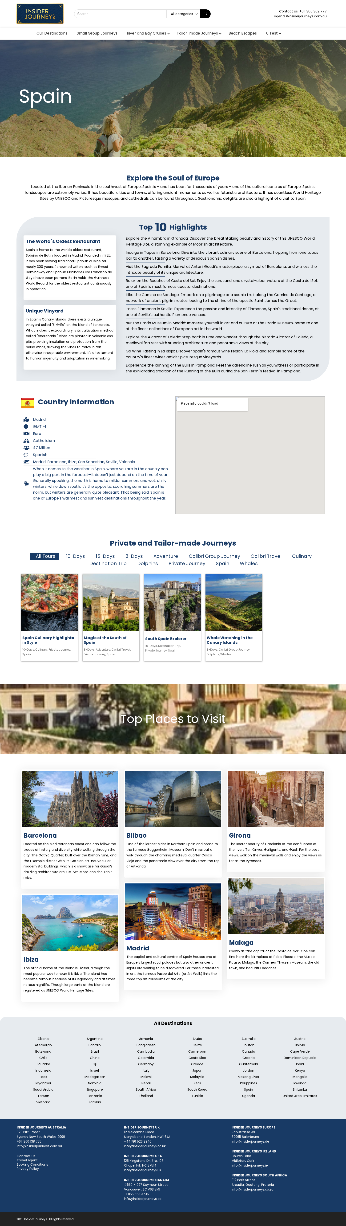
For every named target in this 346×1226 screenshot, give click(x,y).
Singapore (94, 1089)
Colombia (146, 1057)
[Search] (205, 13)
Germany (146, 1064)
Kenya (300, 1070)
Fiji (95, 1064)
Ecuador (43, 1064)
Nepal (146, 1083)
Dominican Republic (300, 1057)
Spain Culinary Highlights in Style (48, 640)
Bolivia (300, 1045)
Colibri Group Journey (234, 650)
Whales (225, 654)
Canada (248, 1051)
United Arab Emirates (300, 1095)
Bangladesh (146, 1045)
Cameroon (197, 1051)
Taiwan (43, 1095)
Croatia (248, 1057)
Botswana (43, 1051)
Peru (197, 1083)
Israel (94, 1070)
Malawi (146, 1076)
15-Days (151, 646)
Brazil (95, 1051)
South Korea (197, 1089)
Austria (300, 1038)
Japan (197, 1070)
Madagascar (94, 1076)
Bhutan (248, 1045)
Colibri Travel (121, 650)
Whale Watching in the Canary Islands (230, 640)
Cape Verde (300, 1051)
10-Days (28, 650)
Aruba (197, 1038)
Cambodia (146, 1051)
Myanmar (43, 1083)
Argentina (95, 1038)
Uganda (248, 1095)
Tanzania (94, 1095)
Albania (43, 1038)
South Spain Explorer (165, 638)
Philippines (248, 1083)
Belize (197, 1045)
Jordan (248, 1070)
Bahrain (95, 1045)
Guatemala (248, 1064)
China (95, 1057)
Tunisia (197, 1095)
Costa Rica (197, 1057)
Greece (197, 1064)
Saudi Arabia (43, 1089)
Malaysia (197, 1076)
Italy (146, 1070)
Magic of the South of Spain (105, 640)
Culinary (41, 650)
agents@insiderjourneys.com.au (300, 16)
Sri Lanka (300, 1089)
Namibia (94, 1083)
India (300, 1064)
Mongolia (300, 1076)
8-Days (89, 650)
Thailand (146, 1095)
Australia (248, 1038)
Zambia (95, 1102)
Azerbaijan (43, 1045)
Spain (26, 654)
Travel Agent (27, 1160)
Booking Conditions (32, 1164)
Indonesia (43, 1070)
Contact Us (26, 1156)
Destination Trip (169, 646)
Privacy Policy (28, 1168)
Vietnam (43, 1102)
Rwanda (300, 1083)
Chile (43, 1057)
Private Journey (60, 650)
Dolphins (213, 654)
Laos (43, 1076)
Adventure (103, 650)
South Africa (146, 1089)
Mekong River (248, 1076)
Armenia (146, 1038)
